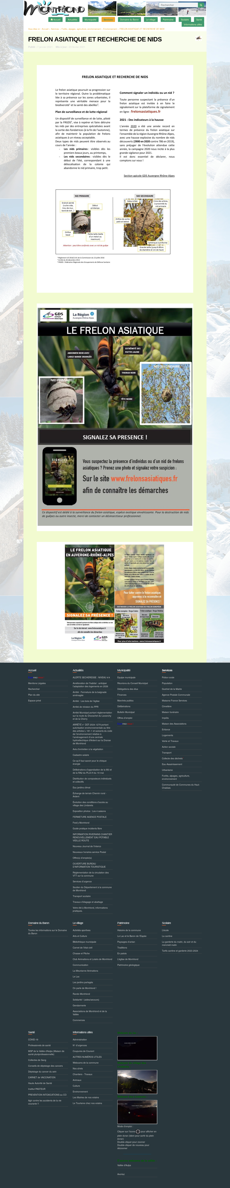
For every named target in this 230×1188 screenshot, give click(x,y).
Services (55, 28)
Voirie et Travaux (170, 741)
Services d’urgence (82, 881)
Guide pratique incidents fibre (87, 828)
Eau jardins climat (81, 787)
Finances (121, 694)
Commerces (79, 1020)
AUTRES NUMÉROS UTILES (87, 1056)
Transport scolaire (82, 896)
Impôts (165, 717)
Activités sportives (81, 930)
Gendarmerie (79, 1005)
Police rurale (168, 677)
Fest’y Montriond (81, 822)
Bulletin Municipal (126, 712)
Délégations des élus (127, 688)
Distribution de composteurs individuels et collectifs (92, 780)
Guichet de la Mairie (172, 688)
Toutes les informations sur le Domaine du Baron (47, 932)
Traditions (122, 947)
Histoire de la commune (129, 930)
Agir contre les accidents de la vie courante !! (44, 1102)
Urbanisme (167, 769)
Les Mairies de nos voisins (86, 1097)
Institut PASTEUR (36, 1088)
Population (167, 683)
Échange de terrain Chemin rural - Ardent (90, 795)
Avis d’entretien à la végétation (88, 749)
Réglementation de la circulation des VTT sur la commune (91, 874)
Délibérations (123, 706)
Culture (76, 1085)
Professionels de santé (39, 1045)
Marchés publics (125, 700)
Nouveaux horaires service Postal (89, 852)
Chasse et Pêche (81, 953)
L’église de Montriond (127, 959)
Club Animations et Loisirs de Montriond (92, 959)
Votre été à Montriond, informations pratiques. (90, 909)
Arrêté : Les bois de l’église (86, 701)
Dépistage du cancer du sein (42, 1071)
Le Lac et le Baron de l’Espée (131, 936)
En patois (122, 953)
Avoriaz (121, 1174)
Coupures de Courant (83, 1051)
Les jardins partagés (83, 982)
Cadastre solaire (81, 754)
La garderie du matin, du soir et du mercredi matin (179, 943)
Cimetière (166, 706)
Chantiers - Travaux (82, 1074)
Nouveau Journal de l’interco (87, 846)
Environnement (110, 28)
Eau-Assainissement (172, 764)
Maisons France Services (174, 700)
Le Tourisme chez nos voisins (87, 1103)
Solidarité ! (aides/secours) (86, 999)
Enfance (166, 729)
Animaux (77, 1080)
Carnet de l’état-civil (82, 947)
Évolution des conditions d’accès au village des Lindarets (90, 804)
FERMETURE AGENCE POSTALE (90, 816)
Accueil (45, 28)
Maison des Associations (174, 723)
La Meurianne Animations (85, 970)
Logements (167, 735)
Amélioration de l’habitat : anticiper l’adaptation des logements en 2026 (90, 685)
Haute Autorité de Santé (40, 1083)
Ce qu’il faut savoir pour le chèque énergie (90, 762)
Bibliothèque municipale (84, 941)
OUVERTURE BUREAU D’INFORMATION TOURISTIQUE (89, 865)
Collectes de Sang (37, 1060)
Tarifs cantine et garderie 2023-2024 (180, 950)
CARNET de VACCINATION (41, 1077)
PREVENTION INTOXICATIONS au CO (47, 1094)
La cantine (167, 936)
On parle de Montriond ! (84, 988)
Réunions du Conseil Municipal (132, 683)
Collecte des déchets (172, 758)
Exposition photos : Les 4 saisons (89, 811)
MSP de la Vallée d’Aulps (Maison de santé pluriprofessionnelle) (46, 1052)
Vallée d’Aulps (124, 1165)
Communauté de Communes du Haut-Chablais (181, 786)
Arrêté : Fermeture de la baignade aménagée (90, 693)
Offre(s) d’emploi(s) (82, 857)
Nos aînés (78, 1068)
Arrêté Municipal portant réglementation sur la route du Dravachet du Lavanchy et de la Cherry (92, 715)
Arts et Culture (80, 936)
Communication (80, 964)
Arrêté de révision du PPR (85, 706)
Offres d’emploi (124, 717)
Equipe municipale (126, 677)
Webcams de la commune (86, 1062)
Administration (80, 1039)
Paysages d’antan (126, 941)
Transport (166, 752)
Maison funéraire (170, 712)
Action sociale (169, 746)
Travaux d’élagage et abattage (88, 901)
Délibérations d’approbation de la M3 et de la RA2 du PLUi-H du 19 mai (92, 771)
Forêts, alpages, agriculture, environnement (81, 28)
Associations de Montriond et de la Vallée (90, 1013)
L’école (165, 930)
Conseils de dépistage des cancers (45, 1065)
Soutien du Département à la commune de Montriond (92, 889)
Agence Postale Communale (176, 694)
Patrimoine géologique (128, 964)
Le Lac (76, 976)
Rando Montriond (81, 993)
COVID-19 (33, 1039)
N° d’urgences (80, 1045)
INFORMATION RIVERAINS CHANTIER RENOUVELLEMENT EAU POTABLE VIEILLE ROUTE (92, 837)
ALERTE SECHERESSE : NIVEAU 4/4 (91, 677)
